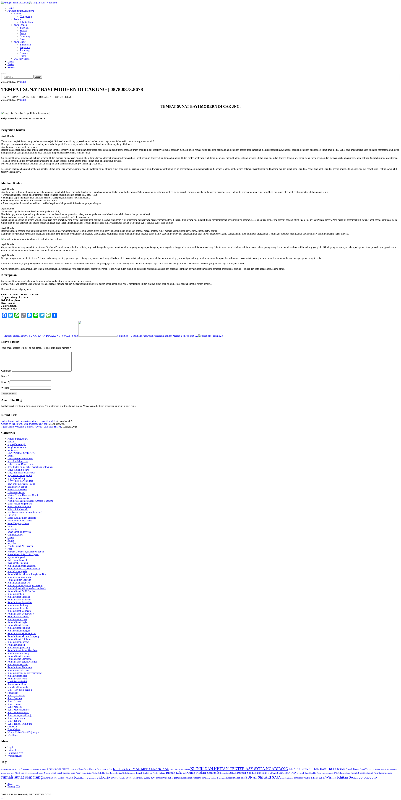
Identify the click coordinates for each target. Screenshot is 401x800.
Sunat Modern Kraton (18, 712)
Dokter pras (16, 769)
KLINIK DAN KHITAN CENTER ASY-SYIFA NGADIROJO (239, 768)
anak (8, 769)
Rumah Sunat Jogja (17, 622)
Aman (3, 769)
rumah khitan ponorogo (19, 577)
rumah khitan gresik (17, 571)
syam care (12, 726)
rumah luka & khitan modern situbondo (27, 588)
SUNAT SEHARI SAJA (263, 777)
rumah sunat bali (16, 594)
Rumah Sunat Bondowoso (21, 613)
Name (5, 376)
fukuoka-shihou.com (18, 461)
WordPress (13, 735)
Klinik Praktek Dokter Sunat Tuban (355, 769)
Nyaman (47, 773)
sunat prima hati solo (235, 777)
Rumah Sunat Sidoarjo (92, 777)
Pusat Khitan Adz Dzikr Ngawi (23, 554)
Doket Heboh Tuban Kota (20, 458)
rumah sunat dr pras (17, 619)
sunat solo (298, 777)
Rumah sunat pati (16, 644)
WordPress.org (15, 755)
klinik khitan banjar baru (20, 503)
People (11, 540)
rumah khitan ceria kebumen (22, 565)
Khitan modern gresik (18, 498)
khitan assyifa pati (16, 492)
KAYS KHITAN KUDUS (21, 481)
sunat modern (199, 777)
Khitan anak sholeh (17, 489)
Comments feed (15, 753)
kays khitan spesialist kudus (21, 484)
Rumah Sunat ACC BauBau (22, 591)
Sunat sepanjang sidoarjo (20, 715)
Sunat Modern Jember (18, 709)
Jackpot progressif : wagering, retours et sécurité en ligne (29, 421)
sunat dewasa (161, 778)
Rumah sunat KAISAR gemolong (336, 773)
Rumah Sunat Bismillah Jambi (310, 773)
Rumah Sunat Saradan (19, 656)
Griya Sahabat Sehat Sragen (21, 472)
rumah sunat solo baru (18, 670)
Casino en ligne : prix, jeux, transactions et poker (25, 423)
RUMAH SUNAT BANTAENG (283, 773)
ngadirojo (12, 529)
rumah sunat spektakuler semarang (25, 673)
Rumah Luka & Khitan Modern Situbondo (193, 772)
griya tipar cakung (16, 478)
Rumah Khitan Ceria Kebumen (122, 773)
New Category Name (18, 523)
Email (5, 382)
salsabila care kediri (17, 681)
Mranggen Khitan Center (20, 520)
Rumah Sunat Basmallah (20, 602)
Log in (11, 747)
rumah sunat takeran (17, 675)
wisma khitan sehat (314, 777)
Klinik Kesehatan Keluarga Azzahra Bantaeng (30, 500)
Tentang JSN (14, 786)
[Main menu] (5, 73)
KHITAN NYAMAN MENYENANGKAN (141, 769)
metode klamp (38, 773)
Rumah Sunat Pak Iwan (19, 639)
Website (5, 387)
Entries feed (13, 750)
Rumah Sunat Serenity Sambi (22, 661)
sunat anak (13, 692)
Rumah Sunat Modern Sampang (23, 636)
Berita (10, 455)
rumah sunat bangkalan (19, 596)
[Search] (2, 73)
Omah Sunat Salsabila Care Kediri (66, 773)
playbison (12, 543)
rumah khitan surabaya (19, 582)
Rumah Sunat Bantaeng (19, 599)
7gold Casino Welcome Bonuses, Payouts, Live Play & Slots (31, 426)
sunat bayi (149, 777)
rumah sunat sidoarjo (18, 664)
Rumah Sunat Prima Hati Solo (22, 650)
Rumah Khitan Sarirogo (19, 579)
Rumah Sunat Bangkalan (252, 772)
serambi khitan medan (18, 687)
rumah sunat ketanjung (19, 627)
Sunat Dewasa (15, 698)
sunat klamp (186, 778)
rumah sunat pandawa (18, 642)
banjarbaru (13, 450)
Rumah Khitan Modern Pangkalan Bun (27, 574)
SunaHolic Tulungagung (20, 690)
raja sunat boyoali (16, 557)
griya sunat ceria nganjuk (20, 475)
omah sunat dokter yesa (19, 532)
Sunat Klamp (14, 704)
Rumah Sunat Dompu (18, 616)
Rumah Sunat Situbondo (20, 667)
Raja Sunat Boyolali (17, 560)
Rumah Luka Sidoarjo (228, 773)
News (10, 526)
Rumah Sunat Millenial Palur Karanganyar (371, 772)
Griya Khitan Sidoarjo (18, 469)
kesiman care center (17, 486)
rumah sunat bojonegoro (19, 611)
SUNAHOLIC (118, 777)
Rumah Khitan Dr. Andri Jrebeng (24, 568)
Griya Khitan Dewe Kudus (21, 464)
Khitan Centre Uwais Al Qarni (23, 495)
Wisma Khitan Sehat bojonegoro (351, 777)
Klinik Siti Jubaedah (18, 509)
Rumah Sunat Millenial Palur (22, 633)
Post (10, 548)
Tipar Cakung (14, 729)
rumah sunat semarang (22, 776)
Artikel (11, 441)
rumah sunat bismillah (18, 608)
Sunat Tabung (14, 721)
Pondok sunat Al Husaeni (20, 546)
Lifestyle (12, 515)
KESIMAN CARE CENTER (58, 769)
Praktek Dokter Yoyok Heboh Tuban (26, 551)
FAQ (10, 783)
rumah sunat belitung (18, 605)
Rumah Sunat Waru (17, 678)
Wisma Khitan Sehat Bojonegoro (24, 732)
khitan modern (107, 769)
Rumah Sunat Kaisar (18, 625)
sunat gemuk (174, 777)
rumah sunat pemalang (19, 647)
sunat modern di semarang (216, 778)
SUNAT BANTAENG (134, 778)
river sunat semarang (18, 563)
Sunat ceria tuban (16, 695)
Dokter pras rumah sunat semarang (34, 769)
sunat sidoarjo (287, 778)
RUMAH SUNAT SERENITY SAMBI (58, 778)
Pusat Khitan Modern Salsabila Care (95, 773)
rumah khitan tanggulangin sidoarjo (25, 585)
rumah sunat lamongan (19, 630)
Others (11, 537)
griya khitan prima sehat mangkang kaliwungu (30, 467)
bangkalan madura (17, 447)
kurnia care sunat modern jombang (25, 512)
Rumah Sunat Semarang (19, 658)
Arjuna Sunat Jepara (18, 438)
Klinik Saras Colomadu (19, 506)
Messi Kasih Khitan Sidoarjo (22, 517)
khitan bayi (74, 769)
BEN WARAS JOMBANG (21, 452)
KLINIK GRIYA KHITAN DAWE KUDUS (314, 769)
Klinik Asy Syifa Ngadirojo (180, 769)
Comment (6, 370)
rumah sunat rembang (18, 653)
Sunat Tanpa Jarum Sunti (20, 723)
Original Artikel (15, 534)
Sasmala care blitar (17, 684)
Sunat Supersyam (16, 718)
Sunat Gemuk (14, 701)
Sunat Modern (15, 706)
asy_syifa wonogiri (17, 444)
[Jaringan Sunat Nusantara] (15, 2)
